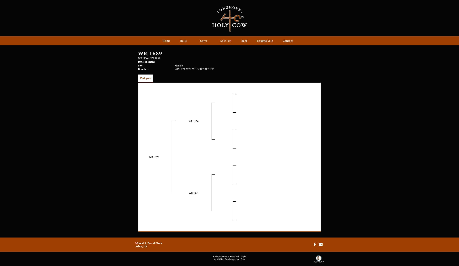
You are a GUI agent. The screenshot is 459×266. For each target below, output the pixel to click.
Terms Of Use (233, 256)
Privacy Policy (219, 256)
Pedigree (145, 78)
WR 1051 (155, 58)
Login (243, 256)
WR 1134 (143, 58)
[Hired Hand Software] (319, 260)
